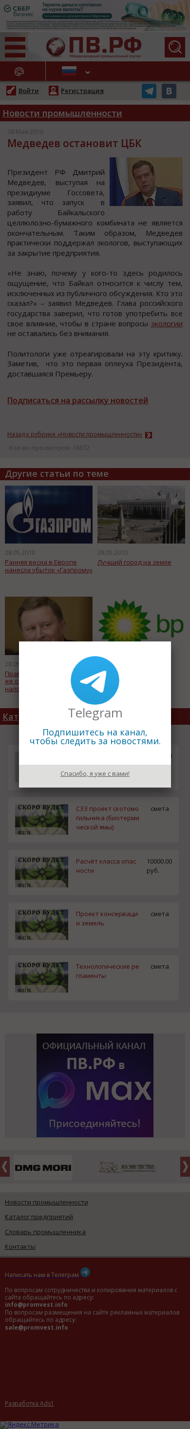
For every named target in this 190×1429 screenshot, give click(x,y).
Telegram (95, 712)
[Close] (171, 641)
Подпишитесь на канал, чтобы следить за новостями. (95, 736)
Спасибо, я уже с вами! (95, 773)
